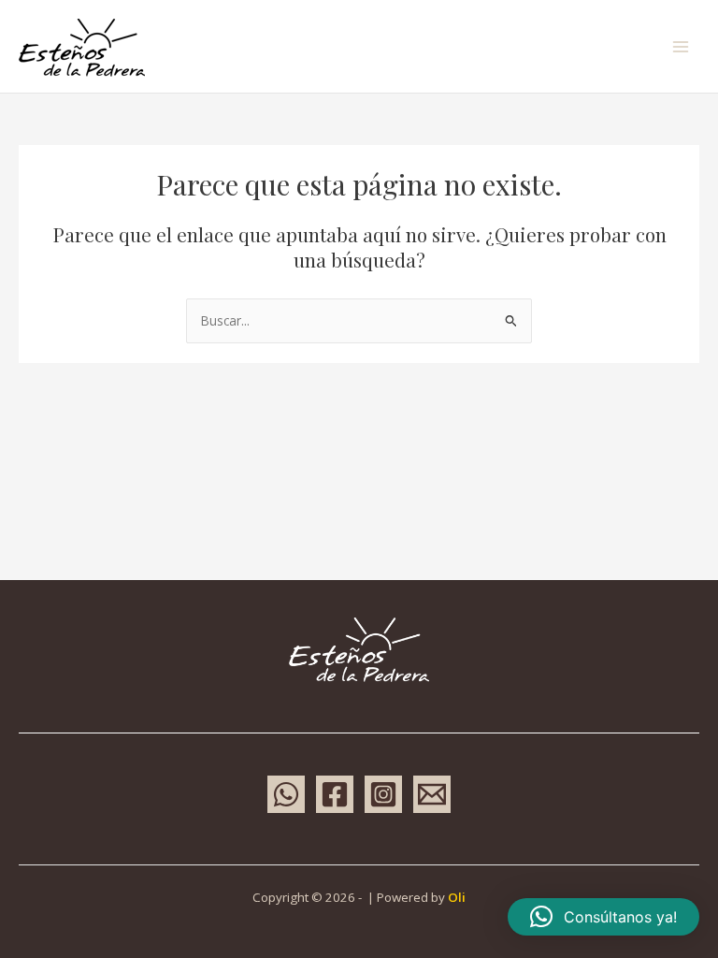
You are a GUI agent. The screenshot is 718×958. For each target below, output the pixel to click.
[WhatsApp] (286, 794)
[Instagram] (383, 794)
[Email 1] (432, 794)
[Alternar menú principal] (681, 46)
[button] (603, 917)
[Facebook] (334, 794)
